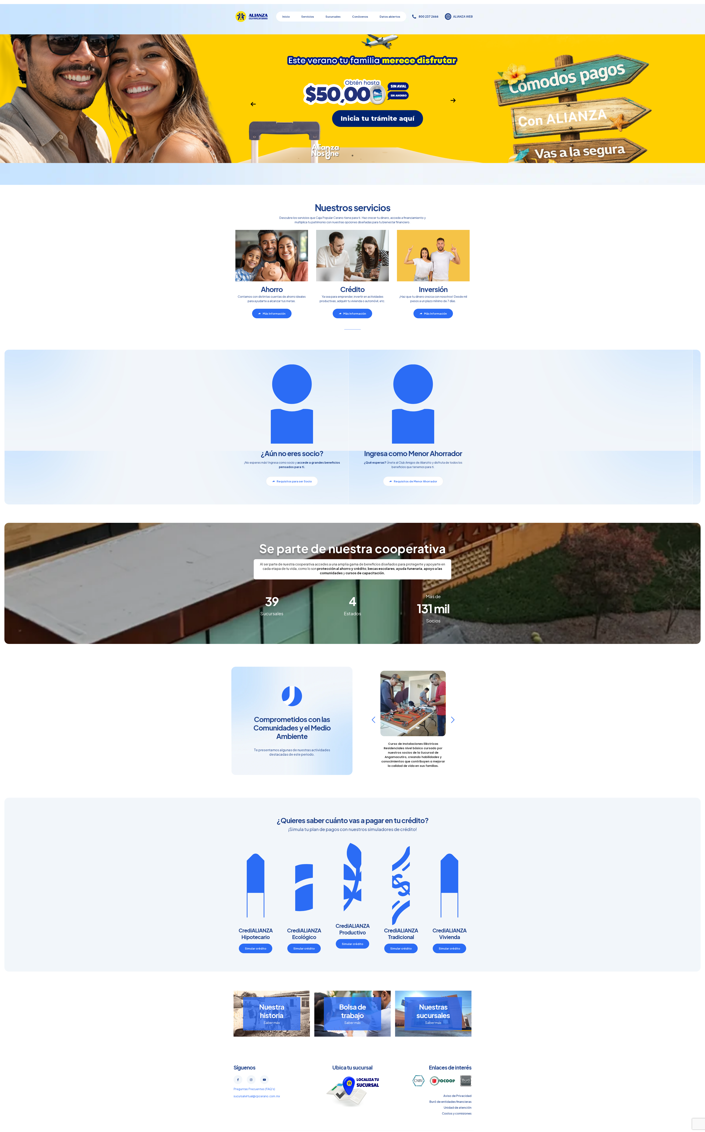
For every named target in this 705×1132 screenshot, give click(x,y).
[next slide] (452, 719)
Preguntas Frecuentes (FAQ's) (254, 1089)
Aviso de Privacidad (457, 1096)
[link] (352, 1091)
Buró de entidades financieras (450, 1102)
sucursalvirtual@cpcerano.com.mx (257, 1096)
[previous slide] (373, 719)
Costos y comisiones (456, 1113)
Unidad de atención (457, 1107)
